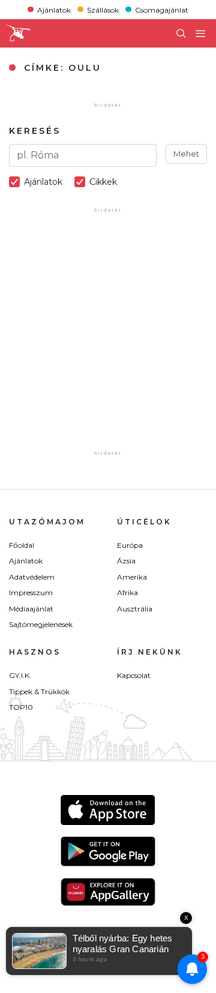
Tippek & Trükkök (39, 691)
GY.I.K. (20, 675)
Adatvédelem (32, 576)
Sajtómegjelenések (41, 624)
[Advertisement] (108, 340)
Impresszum (31, 592)
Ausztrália (134, 608)
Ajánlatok (54, 9)
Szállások (103, 9)
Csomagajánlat (161, 9)
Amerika (132, 576)
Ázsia (126, 560)
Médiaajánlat (31, 608)
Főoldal (21, 545)
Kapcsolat (134, 675)
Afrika (127, 592)
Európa (130, 545)
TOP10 (21, 707)
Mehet (186, 153)
